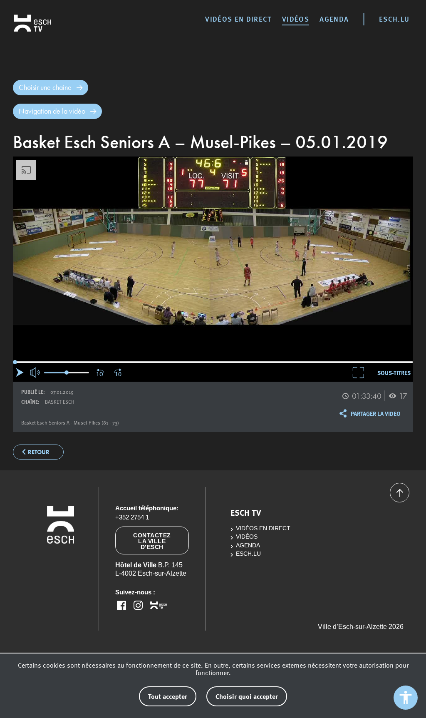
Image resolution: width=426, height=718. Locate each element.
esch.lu (394, 19)
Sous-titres (394, 372)
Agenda (334, 19)
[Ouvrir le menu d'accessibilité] (406, 698)
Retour (39, 452)
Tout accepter (167, 696)
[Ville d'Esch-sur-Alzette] (60, 564)
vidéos (295, 19)
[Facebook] (121, 605)
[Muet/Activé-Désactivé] (35, 372)
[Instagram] (138, 605)
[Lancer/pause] (20, 372)
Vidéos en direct (238, 19)
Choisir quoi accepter (246, 696)
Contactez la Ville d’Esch (152, 541)
